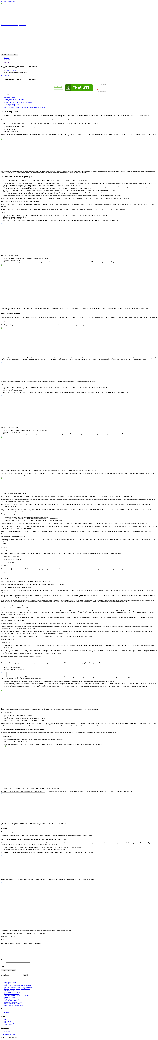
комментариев (10, 1023)
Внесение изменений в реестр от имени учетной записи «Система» (25, 107)
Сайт (2, 966)
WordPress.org (8, 1024)
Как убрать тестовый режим (13, 1002)
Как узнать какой (9, 997)
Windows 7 (11, 106)
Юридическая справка (8, 1034)
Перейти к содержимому (8, 1)
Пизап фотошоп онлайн (11, 994)
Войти (6, 1019)
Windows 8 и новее (14, 104)
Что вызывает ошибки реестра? (14, 99)
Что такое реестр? (9, 97)
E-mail (3, 963)
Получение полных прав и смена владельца (18, 102)
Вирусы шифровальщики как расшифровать (18, 987)
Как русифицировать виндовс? (14, 1005)
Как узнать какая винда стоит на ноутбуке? (17, 985)
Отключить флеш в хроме (12, 992)
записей (8, 1021)
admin (2, 75)
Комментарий (5, 957)
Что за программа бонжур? (12, 1003)
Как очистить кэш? (10, 982)
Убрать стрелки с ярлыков (12, 1000)
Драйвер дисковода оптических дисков (16, 995)
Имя (2, 960)
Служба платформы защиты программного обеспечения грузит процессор (27, 984)
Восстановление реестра (15, 101)
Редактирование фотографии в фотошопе (17, 989)
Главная (6, 58)
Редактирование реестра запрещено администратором (21, 999)
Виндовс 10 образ (9, 990)
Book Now (7, 62)
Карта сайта (8, 59)
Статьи (14, 70)
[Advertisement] (79, 40)
